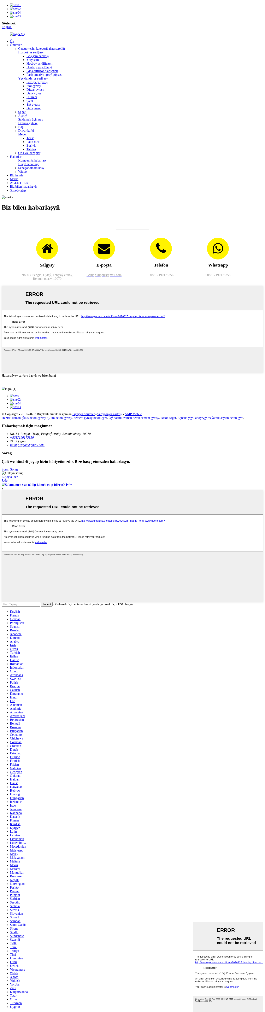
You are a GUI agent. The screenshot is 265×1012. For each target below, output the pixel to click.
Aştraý (22, 115)
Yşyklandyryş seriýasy (33, 78)
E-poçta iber (10, 477)
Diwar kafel (26, 130)
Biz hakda (16, 175)
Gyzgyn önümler (83, 414)
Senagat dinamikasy (31, 168)
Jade (4, 480)
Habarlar (15, 156)
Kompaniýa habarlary (32, 160)
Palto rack (33, 142)
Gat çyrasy (33, 108)
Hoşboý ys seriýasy (31, 52)
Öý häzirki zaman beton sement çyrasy (134, 418)
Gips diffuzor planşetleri (42, 71)
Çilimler (31, 97)
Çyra (29, 101)
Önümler (16, 45)
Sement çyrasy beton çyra (90, 418)
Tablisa (31, 149)
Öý (12, 41)
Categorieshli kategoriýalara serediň (41, 48)
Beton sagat (168, 418)
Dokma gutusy (27, 123)
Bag (21, 127)
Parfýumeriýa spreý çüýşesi (44, 74)
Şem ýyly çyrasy (37, 82)
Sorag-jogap (18, 190)
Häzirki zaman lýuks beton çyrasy (24, 418)
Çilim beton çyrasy (59, 418)
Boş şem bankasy (37, 56)
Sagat (21, 112)
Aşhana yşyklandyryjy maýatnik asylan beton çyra (210, 418)
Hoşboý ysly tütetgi (39, 67)
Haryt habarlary (28, 164)
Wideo (22, 171)
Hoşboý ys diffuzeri (39, 63)
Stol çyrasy (33, 86)
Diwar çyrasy (35, 89)
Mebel (22, 134)
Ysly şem (32, 60)
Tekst (30, 138)
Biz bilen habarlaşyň (23, 186)
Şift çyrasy (33, 104)
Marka (14, 179)
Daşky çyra (33, 93)
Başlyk (31, 145)
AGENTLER (19, 183)
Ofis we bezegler (29, 153)
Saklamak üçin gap (30, 119)
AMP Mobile (133, 414)
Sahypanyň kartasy (109, 414)
